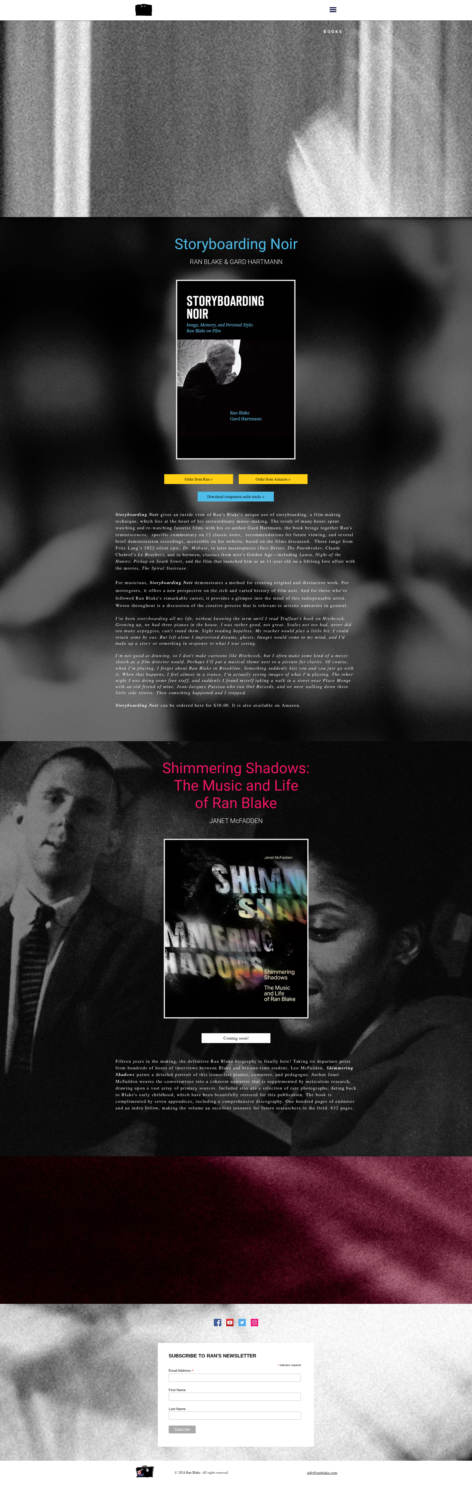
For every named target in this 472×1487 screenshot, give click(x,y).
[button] (332, 10)
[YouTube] (230, 1322)
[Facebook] (217, 1322)
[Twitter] (242, 1322)
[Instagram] (254, 1322)
